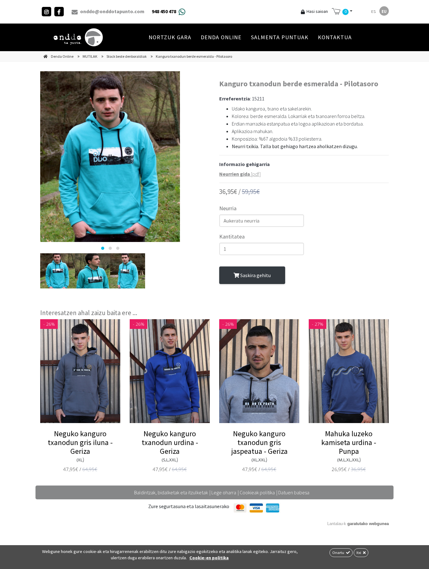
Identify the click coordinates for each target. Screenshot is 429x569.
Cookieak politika (257, 492)
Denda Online (221, 37)
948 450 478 (164, 11)
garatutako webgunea (368, 523)
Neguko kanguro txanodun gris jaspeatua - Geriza (259, 442)
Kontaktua (335, 37)
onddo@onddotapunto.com (111, 11)
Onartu (338, 552)
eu (384, 11)
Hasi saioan (317, 11)
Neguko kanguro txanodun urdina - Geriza (170, 442)
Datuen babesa (293, 492)
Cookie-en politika (209, 558)
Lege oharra (223, 492)
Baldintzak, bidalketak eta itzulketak (171, 492)
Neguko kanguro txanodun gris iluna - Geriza (80, 442)
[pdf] (240, 174)
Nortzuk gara (170, 37)
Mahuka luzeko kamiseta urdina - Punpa (348, 442)
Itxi (359, 552)
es (373, 11)
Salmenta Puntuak (279, 37)
